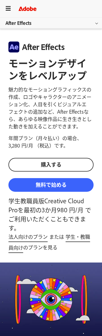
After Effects (18, 23)
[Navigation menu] (8, 8)
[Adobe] (27, 8)
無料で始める (51, 184)
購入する (51, 164)
